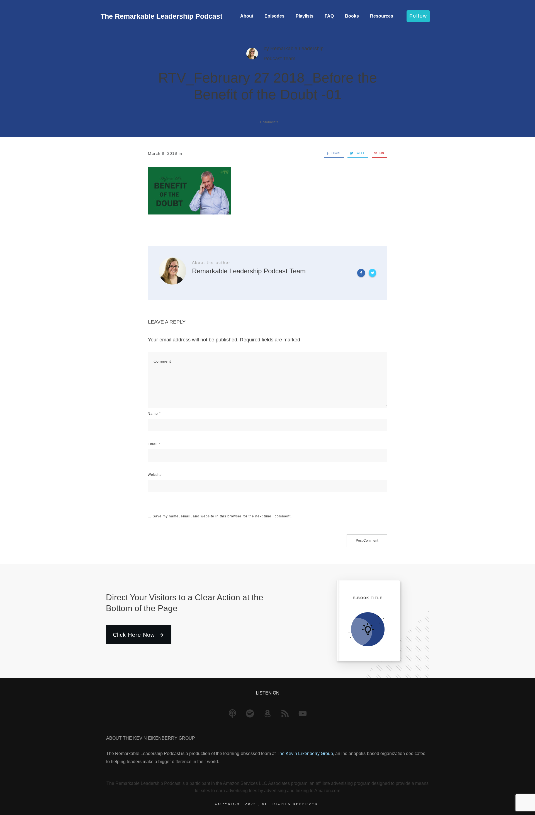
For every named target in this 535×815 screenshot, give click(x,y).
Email (154, 444)
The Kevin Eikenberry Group (305, 753)
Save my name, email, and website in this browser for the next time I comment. (222, 516)
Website (155, 475)
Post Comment (367, 540)
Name (154, 414)
